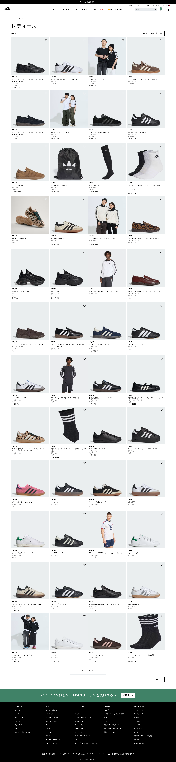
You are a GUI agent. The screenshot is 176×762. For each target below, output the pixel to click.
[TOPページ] (7, 8)
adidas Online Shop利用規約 (76, 754)
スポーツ (93, 10)
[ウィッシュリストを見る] (164, 9)
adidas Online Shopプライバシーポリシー (99, 754)
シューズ (83, 10)
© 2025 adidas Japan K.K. (88, 759)
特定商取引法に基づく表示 (121, 754)
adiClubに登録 (156, 5)
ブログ (137, 5)
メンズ (55, 10)
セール (102, 10)
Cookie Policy (135, 754)
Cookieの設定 (41, 754)
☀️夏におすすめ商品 (115, 10)
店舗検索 (131, 5)
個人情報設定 (50, 754)
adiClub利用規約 (61, 754)
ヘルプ (142, 5)
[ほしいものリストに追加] (46, 41)
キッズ (74, 10)
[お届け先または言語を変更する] (170, 5)
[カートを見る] (169, 9)
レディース (65, 10)
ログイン (164, 5)
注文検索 (148, 5)
